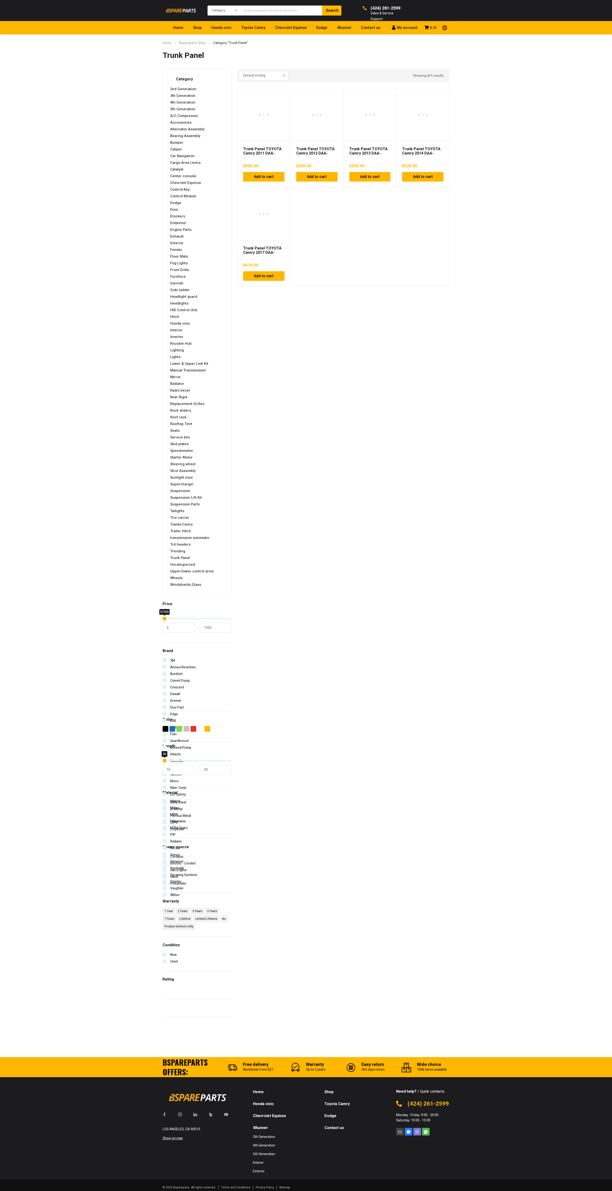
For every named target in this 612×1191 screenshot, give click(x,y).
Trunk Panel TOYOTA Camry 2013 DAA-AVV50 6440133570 (368, 153)
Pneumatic (178, 883)
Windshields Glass (185, 584)
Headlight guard (183, 296)
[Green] (179, 729)
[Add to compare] (284, 100)
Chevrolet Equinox (185, 182)
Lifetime (185, 919)
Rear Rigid (178, 397)
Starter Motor (181, 457)
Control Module (183, 196)
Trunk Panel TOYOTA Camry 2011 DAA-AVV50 (262, 153)
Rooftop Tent (181, 424)
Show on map (173, 1138)
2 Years (183, 911)
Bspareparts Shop (192, 42)
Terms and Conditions (236, 1187)
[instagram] (180, 1114)
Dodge (175, 202)
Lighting (177, 350)
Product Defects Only (178, 926)
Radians (176, 841)
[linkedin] (195, 1114)
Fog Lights (179, 263)
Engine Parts (180, 229)
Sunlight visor (181, 477)
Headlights (179, 303)
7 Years (169, 919)
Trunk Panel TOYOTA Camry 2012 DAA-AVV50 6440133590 (315, 153)
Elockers (177, 216)
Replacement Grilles (187, 403)
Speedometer (181, 450)
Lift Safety (178, 794)
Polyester (177, 829)
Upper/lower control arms (192, 571)
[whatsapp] (426, 1132)
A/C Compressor (184, 115)
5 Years (212, 911)
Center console (183, 176)
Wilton (175, 894)
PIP (172, 834)
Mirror (175, 377)
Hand (174, 876)
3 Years (197, 911)
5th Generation (182, 109)
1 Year (168, 911)
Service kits (180, 437)
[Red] (194, 729)
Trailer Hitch (180, 531)
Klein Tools (178, 787)
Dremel (175, 700)
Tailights (177, 511)
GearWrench (179, 740)
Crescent (177, 687)
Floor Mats (179, 256)
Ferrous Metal (180, 815)
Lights (175, 357)
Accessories (180, 122)
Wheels (176, 578)
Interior (176, 330)
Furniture (178, 276)
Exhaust (177, 236)
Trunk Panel (180, 557)
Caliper (176, 149)
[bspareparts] (180, 10)
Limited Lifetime (206, 919)
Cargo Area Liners (185, 162)
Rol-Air (175, 848)
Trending (177, 551)
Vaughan (176, 888)
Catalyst (176, 169)
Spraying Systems (183, 874)
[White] (200, 729)
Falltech (176, 727)
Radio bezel (180, 390)
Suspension (180, 490)
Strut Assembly (183, 470)
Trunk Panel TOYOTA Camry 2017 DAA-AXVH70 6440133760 (262, 252)
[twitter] (211, 1114)
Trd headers (180, 544)
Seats (175, 430)
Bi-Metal (176, 809)
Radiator (177, 383)
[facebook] (164, 1114)
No (224, 919)
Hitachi (175, 754)
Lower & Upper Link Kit (189, 363)
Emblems (178, 223)
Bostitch (176, 673)
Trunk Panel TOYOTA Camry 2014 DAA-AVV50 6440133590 (421, 153)
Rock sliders (180, 410)
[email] (400, 1132)
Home (167, 42)
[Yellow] (207, 729)
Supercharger (182, 484)
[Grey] (187, 729)
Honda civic (180, 323)
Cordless (176, 856)
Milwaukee (178, 821)
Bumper (176, 142)
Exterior (177, 243)
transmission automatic (190, 537)
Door (174, 209)
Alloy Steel (178, 802)
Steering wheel (183, 464)
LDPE (174, 822)
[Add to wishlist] (284, 94)
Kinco (174, 781)
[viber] (417, 1132)
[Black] (166, 729)
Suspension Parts (185, 504)
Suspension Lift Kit (186, 497)
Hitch (174, 316)
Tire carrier (179, 517)
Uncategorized (182, 564)
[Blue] (172, 729)
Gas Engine (178, 870)
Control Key (180, 189)
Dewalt (175, 694)
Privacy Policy (265, 1187)
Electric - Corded (182, 863)
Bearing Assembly (185, 135)
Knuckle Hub (181, 343)
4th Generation (182, 102)
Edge (174, 714)
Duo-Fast (177, 707)
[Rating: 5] (172, 988)
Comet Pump (180, 680)
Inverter (176, 336)
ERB (173, 720)
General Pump (180, 747)
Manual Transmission (188, 370)
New (173, 954)
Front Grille (179, 269)
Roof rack (178, 417)
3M (172, 660)
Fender (176, 249)
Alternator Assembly (187, 129)
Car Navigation (182, 156)
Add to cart (263, 177)
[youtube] (226, 1114)
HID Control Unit (183, 310)
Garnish (176, 283)
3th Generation (182, 95)
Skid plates (179, 444)
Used (174, 961)
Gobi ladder (180, 290)
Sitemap (284, 1187)
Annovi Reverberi (183, 667)
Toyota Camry (181, 524)
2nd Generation (183, 89)
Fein (173, 734)
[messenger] (408, 1132)
